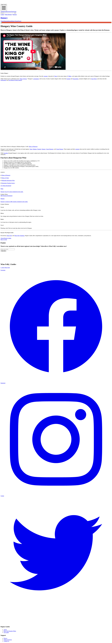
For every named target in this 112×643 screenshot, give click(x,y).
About (5, 629)
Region (9, 21)
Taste (12, 11)
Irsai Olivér (94, 78)
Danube (39, 149)
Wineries (6, 21)
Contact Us (6, 641)
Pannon (43, 149)
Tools (15, 11)
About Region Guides (6, 238)
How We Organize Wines (10, 631)
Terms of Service (8, 639)
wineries (77, 149)
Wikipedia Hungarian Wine (8, 180)
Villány (69, 76)
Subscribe (3, 250)
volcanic (46, 76)
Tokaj (55, 76)
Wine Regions (8, 14)
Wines (2, 21)
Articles (2, 11)
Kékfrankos (3, 80)
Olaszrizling (75, 78)
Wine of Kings (23, 78)
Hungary (15, 14)
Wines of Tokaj (5, 178)
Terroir (16, 21)
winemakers (36, 78)
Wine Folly (9, 235)
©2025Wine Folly (5, 267)
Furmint (68, 78)
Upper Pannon (59, 149)
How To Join (4, 239)
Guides (6, 11)
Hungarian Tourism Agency (8, 183)
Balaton (35, 149)
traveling (6, 153)
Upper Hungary (49, 149)
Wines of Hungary (33, 146)
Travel (19, 21)
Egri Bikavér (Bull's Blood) (15, 80)
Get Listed (6, 632)
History (13, 21)
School (9, 11)
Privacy (5, 638)
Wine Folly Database (19, 235)
